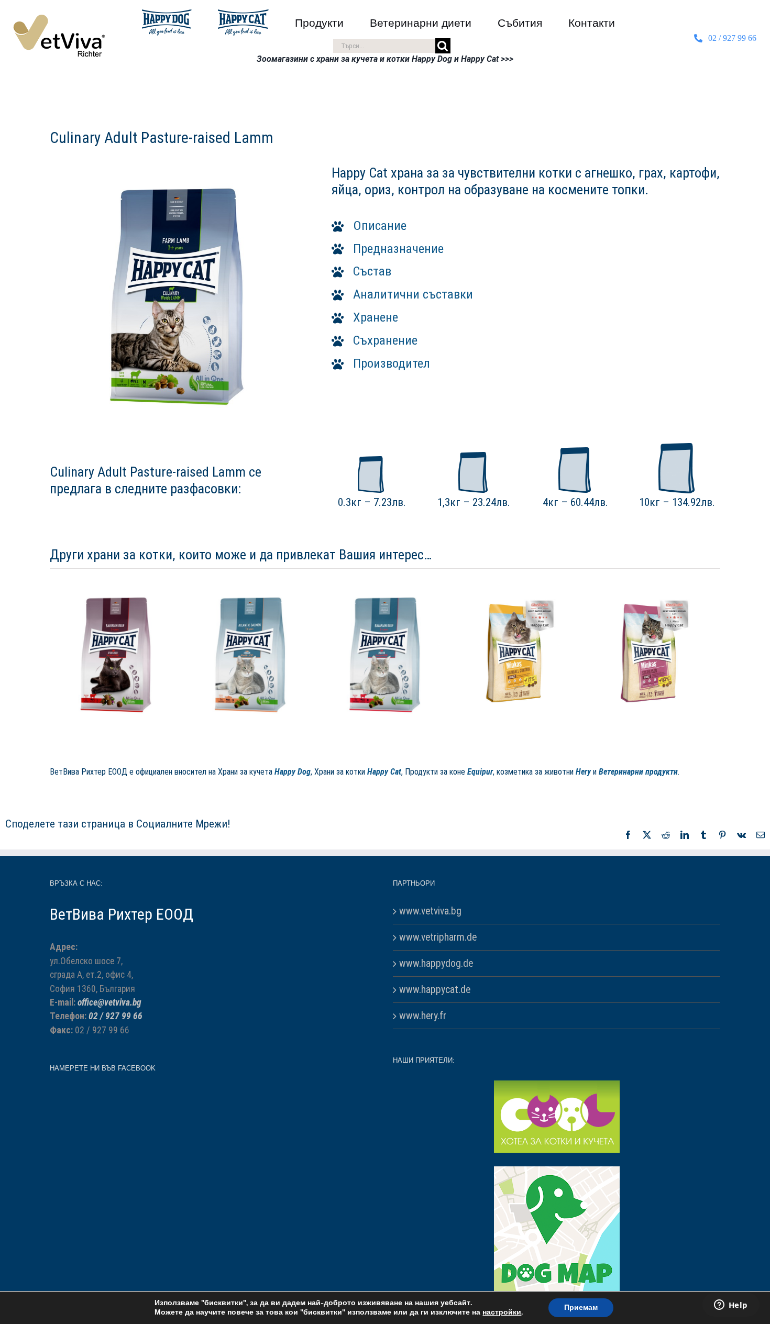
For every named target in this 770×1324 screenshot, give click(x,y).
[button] (526, 226)
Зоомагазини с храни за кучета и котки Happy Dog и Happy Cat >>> (385, 59)
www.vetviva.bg (430, 985)
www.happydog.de (436, 1037)
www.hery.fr (422, 1090)
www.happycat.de (434, 1063)
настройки (501, 1312)
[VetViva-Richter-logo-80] (59, 19)
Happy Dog (292, 846)
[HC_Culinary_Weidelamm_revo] (177, 177)
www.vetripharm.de (438, 1011)
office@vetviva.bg (109, 1076)
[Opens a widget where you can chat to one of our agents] (731, 1306)
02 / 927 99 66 (115, 1090)
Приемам (581, 1307)
